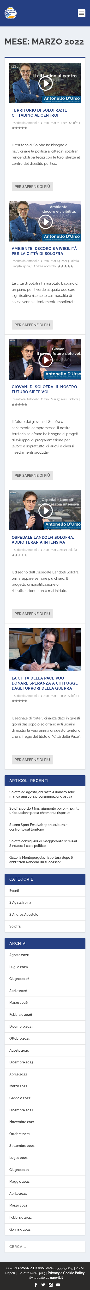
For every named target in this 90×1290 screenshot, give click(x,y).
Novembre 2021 (22, 1122)
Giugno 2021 (19, 1170)
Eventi (14, 891)
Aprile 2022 (18, 1074)
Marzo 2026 (18, 1002)
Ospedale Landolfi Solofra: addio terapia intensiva (43, 540)
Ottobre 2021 (19, 1134)
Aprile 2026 (18, 991)
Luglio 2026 (18, 967)
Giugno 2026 (19, 979)
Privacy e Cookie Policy (66, 1273)
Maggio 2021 (19, 1181)
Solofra (73, 123)
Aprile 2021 (18, 1193)
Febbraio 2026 (20, 1015)
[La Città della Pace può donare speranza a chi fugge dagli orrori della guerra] (45, 649)
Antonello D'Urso (37, 123)
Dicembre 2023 (21, 1062)
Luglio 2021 (18, 1158)
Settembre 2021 (22, 1146)
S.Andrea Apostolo (43, 266)
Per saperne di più (32, 186)
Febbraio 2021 (20, 1217)
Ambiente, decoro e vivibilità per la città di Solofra (44, 251)
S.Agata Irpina (21, 266)
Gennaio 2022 (20, 1098)
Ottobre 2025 (19, 1038)
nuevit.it (56, 1277)
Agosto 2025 (19, 1050)
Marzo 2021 (18, 1205)
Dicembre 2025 (21, 1026)
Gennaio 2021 (19, 1229)
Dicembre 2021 (21, 1110)
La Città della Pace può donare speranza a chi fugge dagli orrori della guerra (45, 683)
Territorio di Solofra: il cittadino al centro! (39, 113)
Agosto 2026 (19, 955)
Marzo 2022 (18, 1086)
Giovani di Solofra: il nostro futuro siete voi (44, 389)
